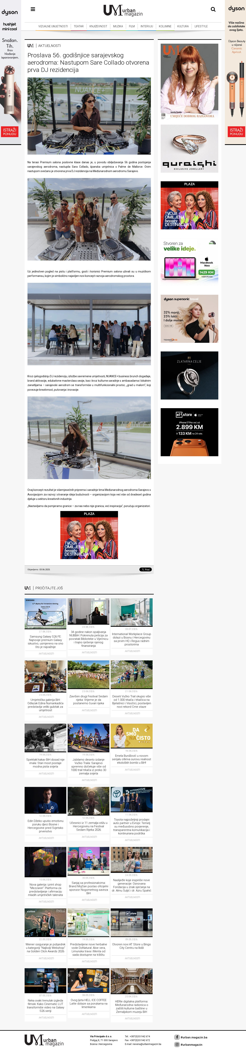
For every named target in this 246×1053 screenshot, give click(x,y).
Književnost (98, 26)
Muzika (118, 26)
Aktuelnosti (49, 46)
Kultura (183, 26)
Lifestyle (201, 26)
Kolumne (165, 26)
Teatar (79, 26)
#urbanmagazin (191, 1044)
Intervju (147, 26)
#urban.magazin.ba (193, 1037)
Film (132, 26)
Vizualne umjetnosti (53, 26)
